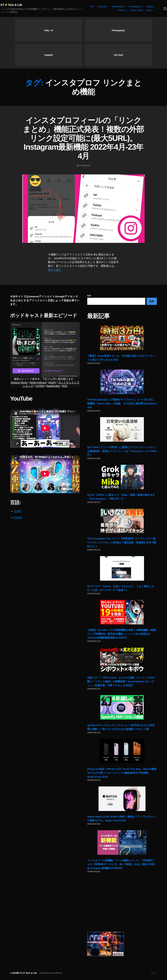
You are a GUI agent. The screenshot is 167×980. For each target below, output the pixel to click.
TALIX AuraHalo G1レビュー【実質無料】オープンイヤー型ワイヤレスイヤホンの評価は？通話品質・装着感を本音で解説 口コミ (121, 542)
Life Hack (118, 55)
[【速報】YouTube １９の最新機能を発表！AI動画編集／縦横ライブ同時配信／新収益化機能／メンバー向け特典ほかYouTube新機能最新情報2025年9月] (122, 612)
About (148, 10)
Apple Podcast (38, 382)
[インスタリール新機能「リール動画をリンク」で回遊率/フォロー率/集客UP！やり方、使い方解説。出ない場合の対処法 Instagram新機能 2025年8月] (122, 842)
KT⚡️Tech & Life (11, 4)
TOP (92, 6)
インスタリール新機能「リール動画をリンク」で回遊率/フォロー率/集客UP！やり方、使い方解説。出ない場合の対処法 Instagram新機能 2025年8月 (121, 864)
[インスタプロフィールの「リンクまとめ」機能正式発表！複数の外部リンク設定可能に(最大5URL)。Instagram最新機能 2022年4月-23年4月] (83, 208)
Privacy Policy (136, 10)
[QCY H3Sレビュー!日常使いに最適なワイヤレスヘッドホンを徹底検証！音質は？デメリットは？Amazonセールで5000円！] (122, 429)
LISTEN (39, 385)
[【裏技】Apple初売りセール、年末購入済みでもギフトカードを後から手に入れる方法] (122, 338)
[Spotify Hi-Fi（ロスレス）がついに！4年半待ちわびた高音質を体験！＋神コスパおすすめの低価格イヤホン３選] (122, 707)
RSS (64, 385)
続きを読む (54, 269)
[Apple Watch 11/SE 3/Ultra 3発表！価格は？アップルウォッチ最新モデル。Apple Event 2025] (122, 798)
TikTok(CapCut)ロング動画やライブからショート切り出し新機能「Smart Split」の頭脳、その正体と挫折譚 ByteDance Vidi (122, 403)
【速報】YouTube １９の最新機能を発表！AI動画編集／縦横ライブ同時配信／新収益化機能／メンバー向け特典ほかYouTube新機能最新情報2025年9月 (121, 633)
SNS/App (101, 6)
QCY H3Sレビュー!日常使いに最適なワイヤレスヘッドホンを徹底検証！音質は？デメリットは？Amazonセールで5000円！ (121, 451)
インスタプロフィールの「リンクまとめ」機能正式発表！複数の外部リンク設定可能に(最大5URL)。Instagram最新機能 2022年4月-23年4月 (83, 138)
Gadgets (48, 55)
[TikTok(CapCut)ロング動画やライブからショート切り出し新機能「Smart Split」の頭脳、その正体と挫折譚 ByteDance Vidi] (122, 382)
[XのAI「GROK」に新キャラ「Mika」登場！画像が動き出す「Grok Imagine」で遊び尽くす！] (122, 477)
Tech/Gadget (117, 6)
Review (121, 10)
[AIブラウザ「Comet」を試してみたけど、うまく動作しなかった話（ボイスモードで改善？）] (122, 568)
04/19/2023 (85, 165)
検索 (89, 296)
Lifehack (150, 6)
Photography (135, 6)
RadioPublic (53, 385)
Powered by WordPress (51, 973)
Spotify (52, 382)
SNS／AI (48, 30)
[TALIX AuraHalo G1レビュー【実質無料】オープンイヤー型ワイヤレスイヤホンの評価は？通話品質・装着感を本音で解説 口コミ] (122, 521)
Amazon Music (19, 382)
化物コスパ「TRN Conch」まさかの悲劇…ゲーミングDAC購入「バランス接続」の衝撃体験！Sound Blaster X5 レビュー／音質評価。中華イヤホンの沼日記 (121, 681)
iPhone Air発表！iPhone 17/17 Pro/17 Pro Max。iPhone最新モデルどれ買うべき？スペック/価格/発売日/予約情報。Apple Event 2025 (121, 773)
